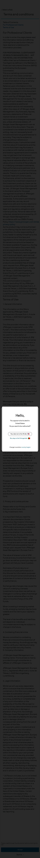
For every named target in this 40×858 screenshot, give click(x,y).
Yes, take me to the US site (18, 434)
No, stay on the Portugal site (18, 438)
